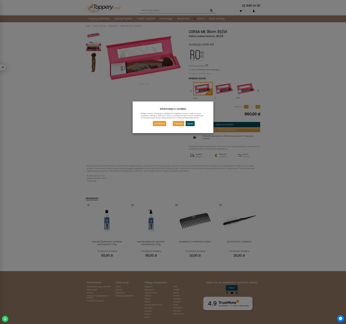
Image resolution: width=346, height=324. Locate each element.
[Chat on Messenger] (340, 318)
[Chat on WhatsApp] (5, 319)
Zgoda (190, 123)
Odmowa (178, 123)
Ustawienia (159, 123)
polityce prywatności (191, 118)
